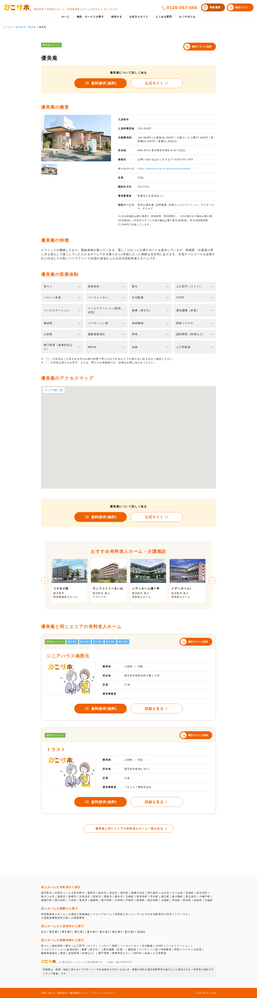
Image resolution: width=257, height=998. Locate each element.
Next (212, 580)
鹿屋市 (108, 896)
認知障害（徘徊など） (82, 953)
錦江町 (165, 896)
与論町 (209, 900)
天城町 (165, 900)
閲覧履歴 (215, 7)
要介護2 (92, 931)
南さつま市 (48, 896)
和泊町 (187, 900)
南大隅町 (177, 896)
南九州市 (202, 892)
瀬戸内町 (106, 900)
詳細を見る (154, 708)
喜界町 (141, 900)
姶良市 (102, 892)
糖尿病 (132, 949)
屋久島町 (60, 900)
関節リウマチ (182, 949)
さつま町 (177, 892)
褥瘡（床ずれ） (91, 949)
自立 (44, 931)
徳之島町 (153, 900)
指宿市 (62, 896)
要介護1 (79, 931)
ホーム (66, 16)
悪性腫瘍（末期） (114, 949)
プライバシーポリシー (103, 993)
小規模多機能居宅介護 (54, 917)
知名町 (198, 900)
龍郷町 (94, 900)
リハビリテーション (178, 945)
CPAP (159, 945)
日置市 (59, 892)
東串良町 (142, 896)
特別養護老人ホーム (53, 914)
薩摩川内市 (138, 892)
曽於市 (97, 896)
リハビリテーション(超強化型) (60, 949)
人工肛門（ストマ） (86, 945)
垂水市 (119, 896)
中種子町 (204, 896)
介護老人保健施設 (79, 914)
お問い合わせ (48, 993)
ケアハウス (181, 914)
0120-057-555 (182, 7)
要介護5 (130, 931)
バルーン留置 (109, 945)
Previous (44, 580)
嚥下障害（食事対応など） (114, 953)
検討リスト (242, 7)
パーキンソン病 (148, 949)
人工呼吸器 (159, 953)
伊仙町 (176, 900)
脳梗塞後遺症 (49, 953)
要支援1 (54, 931)
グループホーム (102, 914)
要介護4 (117, 931)
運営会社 (62, 993)
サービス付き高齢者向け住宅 (154, 914)
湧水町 (124, 892)
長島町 (190, 892)
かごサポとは (187, 16)
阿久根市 (153, 892)
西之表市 (191, 896)
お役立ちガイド (138, 16)
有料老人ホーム (124, 914)
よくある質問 (164, 16)
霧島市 (91, 892)
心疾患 (197, 949)
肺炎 (63, 953)
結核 (147, 953)
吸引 (68, 945)
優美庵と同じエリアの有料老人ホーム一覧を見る (129, 828)
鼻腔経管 (57, 945)
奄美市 (83, 900)
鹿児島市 (46, 892)
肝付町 (154, 896)
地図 (181, 150)
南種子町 (46, 900)
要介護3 (104, 931)
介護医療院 (78, 917)
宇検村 (130, 900)
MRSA (138, 953)
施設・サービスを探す (90, 16)
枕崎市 (72, 896)
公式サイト (154, 83)
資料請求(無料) (104, 83)
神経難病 (166, 949)
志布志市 (84, 896)
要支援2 (67, 931)
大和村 (119, 900)
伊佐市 (113, 892)
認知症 (141, 931)
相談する (116, 16)
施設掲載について (79, 993)
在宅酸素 (147, 945)
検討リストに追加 (202, 46)
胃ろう (45, 945)
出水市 (165, 892)
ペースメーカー (129, 945)
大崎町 (130, 896)
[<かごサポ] (17, 7)
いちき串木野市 (75, 892)
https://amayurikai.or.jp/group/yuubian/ (164, 168)
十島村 (72, 900)
